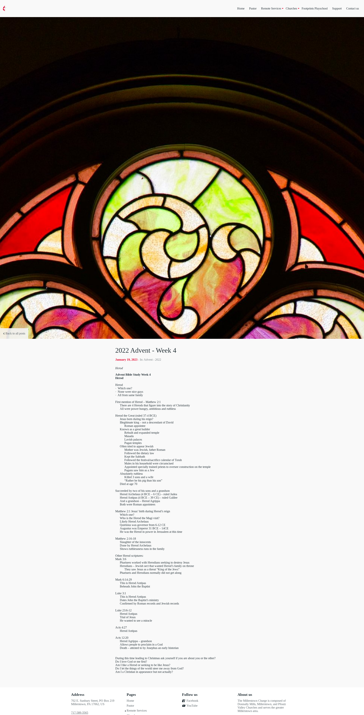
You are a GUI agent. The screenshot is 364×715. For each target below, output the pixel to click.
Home (241, 8)
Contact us (352, 8)
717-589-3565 (79, 712)
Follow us (190, 694)
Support (337, 8)
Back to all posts (15, 333)
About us (245, 694)
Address (77, 694)
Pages (131, 694)
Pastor (253, 8)
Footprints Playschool (315, 8)
